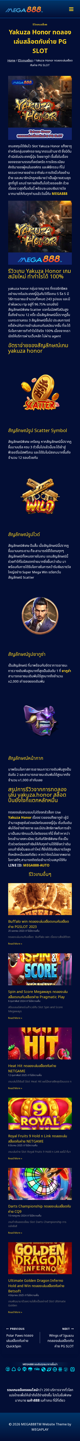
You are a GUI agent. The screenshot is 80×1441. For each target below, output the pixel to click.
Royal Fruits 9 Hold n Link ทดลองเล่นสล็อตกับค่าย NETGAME (37, 1139)
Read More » (15, 944)
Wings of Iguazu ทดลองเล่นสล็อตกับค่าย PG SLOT (61, 1338)
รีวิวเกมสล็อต (40, 24)
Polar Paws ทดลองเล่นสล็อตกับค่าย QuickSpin (19, 1338)
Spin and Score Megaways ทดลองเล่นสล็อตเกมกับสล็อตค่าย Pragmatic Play (38, 994)
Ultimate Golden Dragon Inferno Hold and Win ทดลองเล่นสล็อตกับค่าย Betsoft (36, 1286)
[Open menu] (71, 9)
